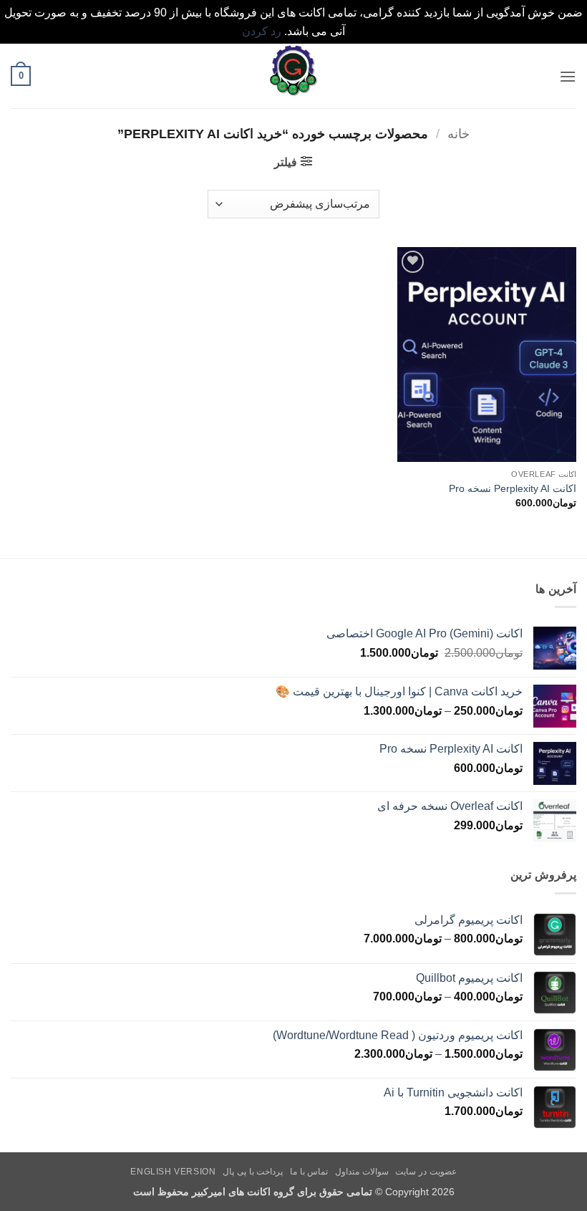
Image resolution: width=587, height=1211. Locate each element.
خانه (458, 133)
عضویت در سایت (425, 1172)
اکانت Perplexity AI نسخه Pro (512, 488)
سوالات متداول (362, 1172)
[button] (567, 76)
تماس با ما (309, 1172)
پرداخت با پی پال (253, 1172)
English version (172, 1172)
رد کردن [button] (261, 31)
